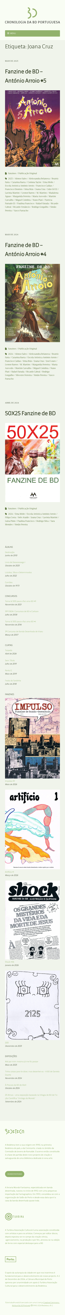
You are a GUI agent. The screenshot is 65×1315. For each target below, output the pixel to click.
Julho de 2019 (11, 664)
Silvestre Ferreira (24, 375)
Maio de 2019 (11, 674)
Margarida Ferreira (21, 196)
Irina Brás (28, 189)
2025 (10, 178)
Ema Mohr (48, 182)
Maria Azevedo (39, 196)
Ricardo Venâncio (21, 207)
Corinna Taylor (34, 182)
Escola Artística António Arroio (19, 185)
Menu (13, 33)
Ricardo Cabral (33, 371)
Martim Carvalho (23, 368)
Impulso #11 (10, 781)
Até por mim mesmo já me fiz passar (21, 1061)
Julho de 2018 (10, 684)
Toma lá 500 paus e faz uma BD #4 (20, 621)
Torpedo (8, 650)
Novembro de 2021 (13, 604)
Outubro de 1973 (12, 585)
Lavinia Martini (12, 193)
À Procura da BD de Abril (15, 1085)
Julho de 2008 (11, 614)
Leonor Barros (28, 193)
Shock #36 (9, 962)
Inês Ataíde (23, 517)
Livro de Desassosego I (15, 562)
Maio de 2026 (11, 784)
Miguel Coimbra (23, 200)
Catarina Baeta (19, 182)
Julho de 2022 (11, 576)
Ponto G (8, 670)
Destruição (10, 552)
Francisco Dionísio (13, 189)
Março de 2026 (11, 875)
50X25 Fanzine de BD (30, 413)
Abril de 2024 (12, 403)
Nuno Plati (38, 200)
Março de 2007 (11, 635)
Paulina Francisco (25, 203)
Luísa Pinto (10, 521)
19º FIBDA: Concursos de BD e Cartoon (21, 611)
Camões (8, 582)
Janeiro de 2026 (12, 965)
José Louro (51, 361)
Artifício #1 (9, 872)
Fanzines (12, 173)
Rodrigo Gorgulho (40, 207)
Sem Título (10, 660)
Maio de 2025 (11, 61)
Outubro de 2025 (12, 565)
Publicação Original (27, 173)
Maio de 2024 (11, 234)
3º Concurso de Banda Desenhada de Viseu (24, 631)
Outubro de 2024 (12, 1088)
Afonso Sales (21, 178)
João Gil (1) (52, 189)
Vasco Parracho (21, 210)
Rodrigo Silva (42, 521)
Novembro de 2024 (13, 1078)
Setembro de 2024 (13, 1101)
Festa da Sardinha (13, 680)
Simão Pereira (40, 375)
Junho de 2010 (11, 555)
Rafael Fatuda (42, 203)
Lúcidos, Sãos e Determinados (18, 572)
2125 (7, 1042)
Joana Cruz (40, 189)
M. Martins (42, 193)
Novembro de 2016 (13, 624)
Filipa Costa (10, 517)
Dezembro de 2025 (13, 1046)
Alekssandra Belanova (39, 178)
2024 (10, 354)
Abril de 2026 (11, 653)
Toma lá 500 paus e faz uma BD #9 (20, 601)
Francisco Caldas (44, 185)
